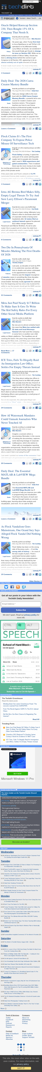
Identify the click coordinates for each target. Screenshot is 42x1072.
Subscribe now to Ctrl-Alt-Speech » (21, 691)
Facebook (9, 1020)
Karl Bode (35, 209)
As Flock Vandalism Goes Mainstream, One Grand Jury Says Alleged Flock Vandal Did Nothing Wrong (21, 532)
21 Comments (6, 295)
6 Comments (6, 240)
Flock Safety (17, 155)
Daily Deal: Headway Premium (13, 883)
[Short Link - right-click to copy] (24, 73)
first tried (36, 42)
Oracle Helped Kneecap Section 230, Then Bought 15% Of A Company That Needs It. (19, 28)
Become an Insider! (21, 842)
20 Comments (6, 463)
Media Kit (9, 1035)
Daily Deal (35, 91)
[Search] (40, 1)
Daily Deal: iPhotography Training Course (16, 1001)
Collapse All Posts (33, 15)
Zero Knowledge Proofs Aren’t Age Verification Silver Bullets (21, 961)
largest (27, 275)
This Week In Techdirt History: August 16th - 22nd (18, 942)
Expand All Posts (16, 15)
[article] (13, 806)
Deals (8, 103)
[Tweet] (33, 73)
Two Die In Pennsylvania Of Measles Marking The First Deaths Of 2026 (20, 250)
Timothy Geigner (17, 262)
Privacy (25, 1023)
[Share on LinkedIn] (40, 73)
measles (6, 277)
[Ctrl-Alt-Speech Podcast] (21, 630)
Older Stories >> (35, 581)
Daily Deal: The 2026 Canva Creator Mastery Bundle (17, 82)
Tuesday (5, 861)
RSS (7, 1021)
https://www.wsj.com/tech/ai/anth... (14, 819)
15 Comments (6, 574)
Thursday (6, 977)
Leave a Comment (8, 128)
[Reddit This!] (30, 73)
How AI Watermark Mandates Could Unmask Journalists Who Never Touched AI (19, 419)
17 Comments (7, 351)
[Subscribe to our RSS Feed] (18, 587)
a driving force (11, 58)
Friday (4, 945)
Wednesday (7, 852)
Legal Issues (6, 221)
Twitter (8, 1018)
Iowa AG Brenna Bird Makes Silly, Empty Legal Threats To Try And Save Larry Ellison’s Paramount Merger (20, 197)
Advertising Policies (26, 1020)
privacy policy (30, 615)
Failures (8, 273)
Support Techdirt (28, 1037)
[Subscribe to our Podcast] (24, 587)
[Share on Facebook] (37, 73)
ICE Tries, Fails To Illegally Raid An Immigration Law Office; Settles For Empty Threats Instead (20, 363)
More (3, 1008)
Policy (8, 51)
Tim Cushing (36, 151)
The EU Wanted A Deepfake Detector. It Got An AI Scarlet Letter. (22, 996)
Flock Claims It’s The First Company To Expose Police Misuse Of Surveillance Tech (17, 139)
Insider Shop (27, 1035)
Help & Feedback (12, 1034)
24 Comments (6, 408)
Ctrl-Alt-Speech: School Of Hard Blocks (15, 958)
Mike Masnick (36, 39)
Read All (37, 719)
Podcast (9, 1023)
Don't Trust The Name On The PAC (14, 904)
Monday (5, 896)
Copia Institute (27, 1034)
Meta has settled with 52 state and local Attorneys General (26, 329)
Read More (5, 351)
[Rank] (4, 728)
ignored (27, 282)
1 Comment (5, 73)
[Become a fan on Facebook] (12, 587)
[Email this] (27, 73)
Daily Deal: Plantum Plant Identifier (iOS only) (17, 964)
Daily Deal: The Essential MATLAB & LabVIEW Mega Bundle (18, 474)
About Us (25, 1018)
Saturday (6, 938)
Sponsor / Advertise (9, 1038)
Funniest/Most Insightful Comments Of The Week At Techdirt (21, 934)
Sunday (5, 931)
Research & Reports (10, 1026)
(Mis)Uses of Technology (6, 163)
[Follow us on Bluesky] (6, 587)
